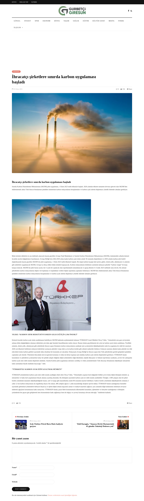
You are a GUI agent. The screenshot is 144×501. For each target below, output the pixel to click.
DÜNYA (57, 21)
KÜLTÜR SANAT (99, 21)
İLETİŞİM (34, 2)
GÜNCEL (17, 21)
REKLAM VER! (24, 2)
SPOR (37, 21)
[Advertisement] (72, 51)
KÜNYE (14, 2)
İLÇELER (17, 27)
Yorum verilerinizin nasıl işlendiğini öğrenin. (62, 495)
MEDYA (111, 21)
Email (14, 475)
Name (14, 467)
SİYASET (27, 21)
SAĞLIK (76, 21)
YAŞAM (66, 21)
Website (14, 482)
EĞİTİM (86, 21)
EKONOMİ (46, 21)
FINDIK (121, 21)
